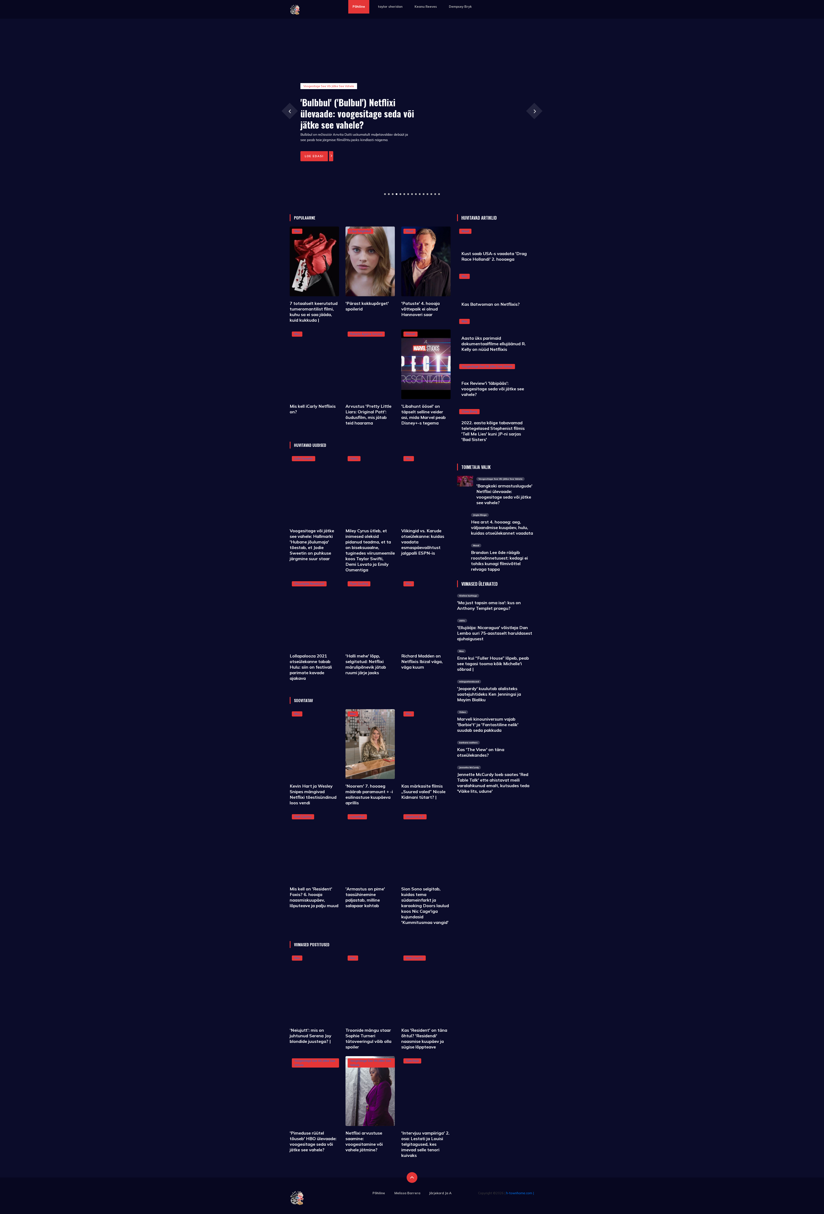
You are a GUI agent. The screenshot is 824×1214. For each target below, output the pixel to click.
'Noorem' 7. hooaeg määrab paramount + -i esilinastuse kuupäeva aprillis (369, 794)
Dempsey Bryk (460, 7)
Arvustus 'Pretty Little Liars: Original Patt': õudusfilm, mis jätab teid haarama (368, 414)
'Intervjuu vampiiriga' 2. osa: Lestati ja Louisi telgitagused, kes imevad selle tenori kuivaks (425, 1144)
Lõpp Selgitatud (360, 231)
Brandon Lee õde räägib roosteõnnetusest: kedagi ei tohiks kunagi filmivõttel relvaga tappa (499, 561)
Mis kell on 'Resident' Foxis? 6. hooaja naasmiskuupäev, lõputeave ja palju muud (314, 897)
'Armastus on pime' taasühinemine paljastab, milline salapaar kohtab (365, 897)
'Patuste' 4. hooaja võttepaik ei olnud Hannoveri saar (420, 309)
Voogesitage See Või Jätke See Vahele (487, 366)
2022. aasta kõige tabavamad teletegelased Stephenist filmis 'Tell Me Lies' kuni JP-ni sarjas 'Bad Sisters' (493, 431)
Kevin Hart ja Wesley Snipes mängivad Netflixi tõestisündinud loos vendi (313, 794)
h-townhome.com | (520, 1193)
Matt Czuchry (303, 816)
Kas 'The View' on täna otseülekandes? (480, 752)
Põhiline (359, 7)
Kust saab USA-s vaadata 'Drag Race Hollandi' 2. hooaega (494, 256)
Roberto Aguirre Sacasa (366, 334)
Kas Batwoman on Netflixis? (490, 304)
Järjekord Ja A (415, 816)
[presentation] (290, 111)
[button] (385, 194)
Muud (409, 231)
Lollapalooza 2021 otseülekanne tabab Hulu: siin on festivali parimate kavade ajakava (311, 667)
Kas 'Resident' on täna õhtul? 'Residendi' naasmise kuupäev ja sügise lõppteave (424, 1038)
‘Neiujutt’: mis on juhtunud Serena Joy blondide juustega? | (310, 1035)
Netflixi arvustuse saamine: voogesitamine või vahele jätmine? (364, 1141)
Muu (297, 231)
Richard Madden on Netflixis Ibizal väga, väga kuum (422, 661)
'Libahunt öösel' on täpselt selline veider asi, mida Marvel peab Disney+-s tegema (423, 414)
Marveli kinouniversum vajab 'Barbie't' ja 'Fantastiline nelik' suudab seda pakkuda (487, 724)
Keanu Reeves (426, 7)
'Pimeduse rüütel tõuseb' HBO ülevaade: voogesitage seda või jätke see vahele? (313, 1141)
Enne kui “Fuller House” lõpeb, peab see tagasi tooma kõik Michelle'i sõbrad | (493, 663)
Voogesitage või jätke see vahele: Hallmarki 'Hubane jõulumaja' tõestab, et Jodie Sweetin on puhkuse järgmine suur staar (312, 544)
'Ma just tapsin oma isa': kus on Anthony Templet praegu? (489, 605)
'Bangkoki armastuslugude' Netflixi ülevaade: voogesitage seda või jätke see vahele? (504, 494)
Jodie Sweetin (303, 458)
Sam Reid (412, 1060)
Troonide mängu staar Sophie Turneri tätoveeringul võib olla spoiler (368, 1038)
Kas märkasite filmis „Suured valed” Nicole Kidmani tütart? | (423, 791)
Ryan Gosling (359, 583)
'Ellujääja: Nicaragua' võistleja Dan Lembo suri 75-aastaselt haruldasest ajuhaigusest (494, 633)
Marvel (410, 334)
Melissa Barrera (407, 1193)
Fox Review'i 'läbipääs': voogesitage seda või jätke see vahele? (492, 388)
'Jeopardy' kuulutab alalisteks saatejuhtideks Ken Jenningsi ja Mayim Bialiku (489, 694)
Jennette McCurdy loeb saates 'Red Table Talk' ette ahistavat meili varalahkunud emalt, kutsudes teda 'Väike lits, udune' (493, 783)
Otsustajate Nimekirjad (309, 583)
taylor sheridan (390, 7)
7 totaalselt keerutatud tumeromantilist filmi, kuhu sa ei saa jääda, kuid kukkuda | (314, 312)
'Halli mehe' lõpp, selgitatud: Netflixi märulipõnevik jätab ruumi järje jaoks (365, 664)
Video (354, 458)
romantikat (357, 816)
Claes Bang (469, 411)
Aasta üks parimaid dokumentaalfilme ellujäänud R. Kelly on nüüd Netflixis (493, 343)
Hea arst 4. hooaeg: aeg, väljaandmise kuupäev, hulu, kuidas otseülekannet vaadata (502, 527)
